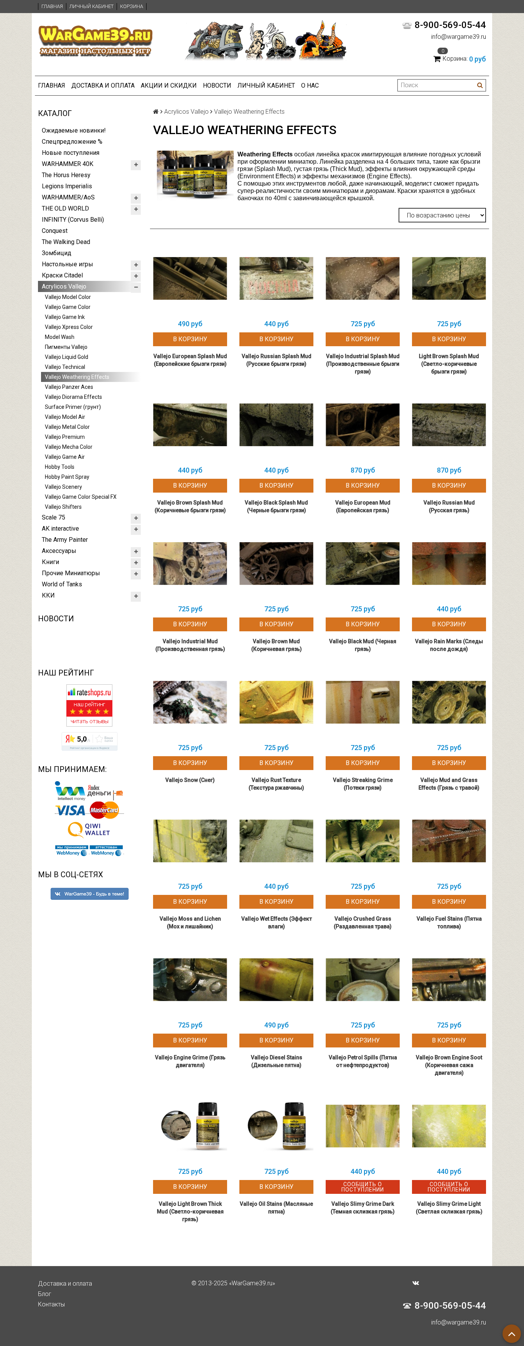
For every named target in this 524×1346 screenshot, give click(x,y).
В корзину (190, 339)
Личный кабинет (91, 6)
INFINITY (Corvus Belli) (73, 219)
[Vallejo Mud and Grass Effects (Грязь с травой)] (449, 702)
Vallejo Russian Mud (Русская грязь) (449, 506)
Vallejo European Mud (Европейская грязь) (363, 506)
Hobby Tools (59, 467)
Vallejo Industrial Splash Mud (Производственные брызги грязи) (363, 364)
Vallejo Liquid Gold (66, 357)
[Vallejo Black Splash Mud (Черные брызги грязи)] (276, 425)
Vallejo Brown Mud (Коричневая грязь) (276, 645)
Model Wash (59, 337)
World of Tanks (62, 584)
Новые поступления (70, 152)
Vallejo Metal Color (67, 427)
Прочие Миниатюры (71, 573)
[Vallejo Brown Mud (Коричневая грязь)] (276, 563)
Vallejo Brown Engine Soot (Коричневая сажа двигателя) (449, 1065)
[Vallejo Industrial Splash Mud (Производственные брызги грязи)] (363, 278)
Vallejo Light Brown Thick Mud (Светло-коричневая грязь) (190, 1211)
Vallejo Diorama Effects (73, 397)
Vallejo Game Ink (65, 317)
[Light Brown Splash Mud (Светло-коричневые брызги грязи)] (449, 278)
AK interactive (60, 528)
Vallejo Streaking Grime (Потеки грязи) (363, 784)
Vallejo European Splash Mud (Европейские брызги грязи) (190, 360)
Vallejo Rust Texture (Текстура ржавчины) (276, 784)
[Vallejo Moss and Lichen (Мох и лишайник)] (190, 841)
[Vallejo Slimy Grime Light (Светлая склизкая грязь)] (449, 1126)
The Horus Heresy (66, 175)
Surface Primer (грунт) (73, 407)
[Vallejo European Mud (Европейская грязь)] (363, 425)
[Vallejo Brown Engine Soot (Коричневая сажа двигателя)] (449, 980)
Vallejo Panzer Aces (69, 387)
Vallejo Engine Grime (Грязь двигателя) (190, 1061)
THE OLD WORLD (65, 208)
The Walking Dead (66, 242)
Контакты (51, 1304)
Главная (52, 6)
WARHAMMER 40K (67, 164)
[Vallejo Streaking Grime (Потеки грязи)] (363, 702)
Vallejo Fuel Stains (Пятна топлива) (449, 922)
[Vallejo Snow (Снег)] (190, 702)
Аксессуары (59, 550)
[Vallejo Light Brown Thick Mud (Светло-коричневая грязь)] (190, 1126)
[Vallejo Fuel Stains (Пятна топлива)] (449, 841)
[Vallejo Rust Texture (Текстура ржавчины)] (276, 702)
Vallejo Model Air (65, 417)
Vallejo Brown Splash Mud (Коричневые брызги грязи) (190, 506)
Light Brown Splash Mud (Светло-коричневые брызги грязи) (449, 364)
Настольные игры (67, 264)
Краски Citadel (62, 275)
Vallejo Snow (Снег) (190, 780)
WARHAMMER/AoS (68, 197)
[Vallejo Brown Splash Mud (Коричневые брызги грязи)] (190, 425)
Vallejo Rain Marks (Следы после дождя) (449, 645)
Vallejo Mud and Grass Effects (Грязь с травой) (449, 784)
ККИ (48, 595)
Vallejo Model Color (68, 297)
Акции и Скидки (169, 85)
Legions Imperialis (67, 186)
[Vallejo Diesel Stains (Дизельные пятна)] (276, 980)
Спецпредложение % (72, 141)
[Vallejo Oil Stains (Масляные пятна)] (276, 1126)
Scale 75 (53, 517)
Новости (217, 85)
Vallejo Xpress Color (69, 327)
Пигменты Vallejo (66, 347)
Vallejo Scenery (63, 487)
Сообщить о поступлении (362, 1187)
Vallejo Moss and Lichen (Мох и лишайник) (190, 922)
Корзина (131, 6)
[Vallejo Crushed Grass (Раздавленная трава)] (363, 841)
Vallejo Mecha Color (68, 447)
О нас (310, 85)
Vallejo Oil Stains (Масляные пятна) (276, 1208)
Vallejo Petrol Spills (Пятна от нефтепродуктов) (363, 1061)
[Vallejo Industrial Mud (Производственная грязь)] (190, 563)
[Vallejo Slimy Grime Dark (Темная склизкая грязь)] (363, 1126)
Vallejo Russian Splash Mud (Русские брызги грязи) (276, 360)
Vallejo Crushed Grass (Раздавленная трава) (363, 922)
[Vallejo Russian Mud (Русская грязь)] (449, 425)
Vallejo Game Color (68, 307)
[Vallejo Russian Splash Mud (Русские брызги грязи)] (276, 278)
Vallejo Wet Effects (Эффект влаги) (276, 922)
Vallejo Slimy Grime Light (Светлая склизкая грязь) (449, 1208)
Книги (50, 562)
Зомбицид (56, 253)
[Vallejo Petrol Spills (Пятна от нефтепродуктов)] (363, 980)
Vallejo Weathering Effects (77, 377)
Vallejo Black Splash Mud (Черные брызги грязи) (276, 506)
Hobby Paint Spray (67, 477)
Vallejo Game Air (65, 457)
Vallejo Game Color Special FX (81, 497)
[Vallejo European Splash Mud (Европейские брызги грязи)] (190, 278)
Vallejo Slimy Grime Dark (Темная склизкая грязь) (363, 1208)
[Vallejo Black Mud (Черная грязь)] (363, 563)
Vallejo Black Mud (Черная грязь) (362, 645)
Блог (44, 1294)
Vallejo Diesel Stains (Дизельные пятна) (276, 1061)
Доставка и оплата (103, 85)
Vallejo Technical (65, 367)
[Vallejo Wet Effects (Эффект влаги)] (276, 841)
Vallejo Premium (65, 437)
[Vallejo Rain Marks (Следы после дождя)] (449, 563)
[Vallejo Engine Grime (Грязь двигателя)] (190, 980)
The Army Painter (65, 539)
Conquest (55, 230)
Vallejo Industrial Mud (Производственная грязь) (190, 645)
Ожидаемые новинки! (74, 130)
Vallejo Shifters (63, 507)
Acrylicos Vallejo (64, 286)
